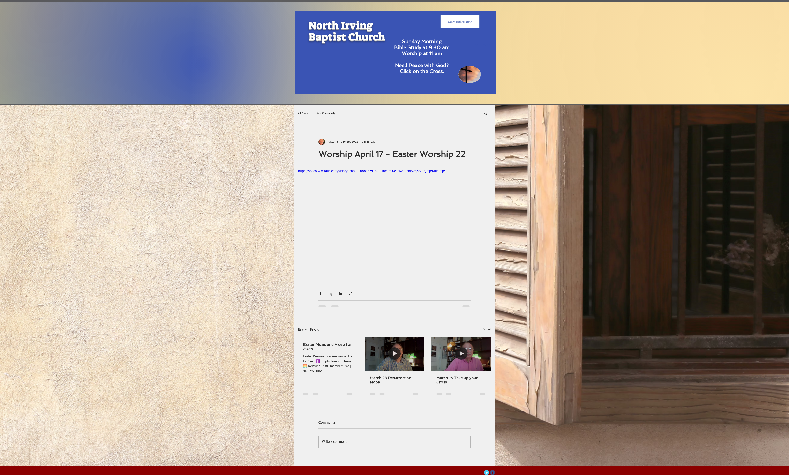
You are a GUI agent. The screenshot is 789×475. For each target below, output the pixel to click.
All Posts (303, 113)
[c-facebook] (492, 472)
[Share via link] (351, 294)
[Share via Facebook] (320, 294)
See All (487, 329)
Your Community (325, 113)
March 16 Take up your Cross (457, 380)
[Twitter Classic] (486, 472)
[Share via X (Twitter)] (330, 294)
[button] (486, 113)
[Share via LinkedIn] (341, 294)
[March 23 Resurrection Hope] (394, 354)
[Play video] (394, 223)
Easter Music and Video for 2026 (327, 346)
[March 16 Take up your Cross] (461, 354)
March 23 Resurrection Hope (390, 380)
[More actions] (468, 141)
